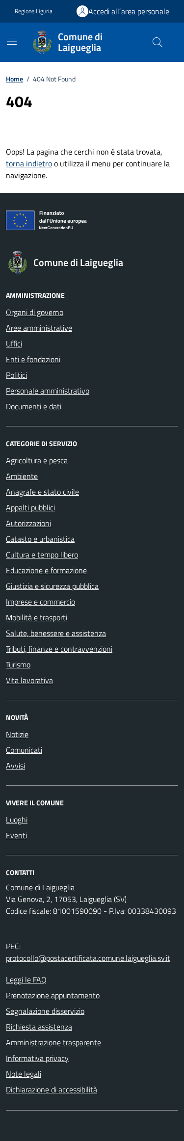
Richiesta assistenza (39, 1027)
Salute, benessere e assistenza (56, 633)
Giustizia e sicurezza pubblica (52, 586)
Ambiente (22, 476)
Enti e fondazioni (33, 359)
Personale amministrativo (47, 391)
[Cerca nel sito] (157, 42)
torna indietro (29, 163)
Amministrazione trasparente (53, 1042)
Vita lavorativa (29, 680)
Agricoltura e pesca (37, 460)
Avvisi (15, 765)
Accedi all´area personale (128, 11)
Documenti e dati (33, 406)
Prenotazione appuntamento (53, 995)
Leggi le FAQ (26, 979)
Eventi (16, 835)
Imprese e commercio (40, 602)
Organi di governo (34, 312)
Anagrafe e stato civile (42, 492)
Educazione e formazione (46, 570)
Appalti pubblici (30, 507)
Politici (16, 375)
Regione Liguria (34, 11)
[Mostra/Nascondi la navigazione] (12, 41)
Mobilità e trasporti (36, 617)
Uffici (14, 343)
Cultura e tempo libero (42, 554)
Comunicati (24, 750)
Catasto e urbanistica (40, 539)
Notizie (17, 734)
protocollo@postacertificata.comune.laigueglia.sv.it (88, 958)
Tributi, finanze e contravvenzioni (59, 649)
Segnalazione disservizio (45, 1011)
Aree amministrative (39, 328)
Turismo (18, 664)
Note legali (23, 1074)
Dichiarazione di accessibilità (51, 1089)
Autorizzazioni (28, 523)
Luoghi (16, 819)
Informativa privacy (37, 1058)
